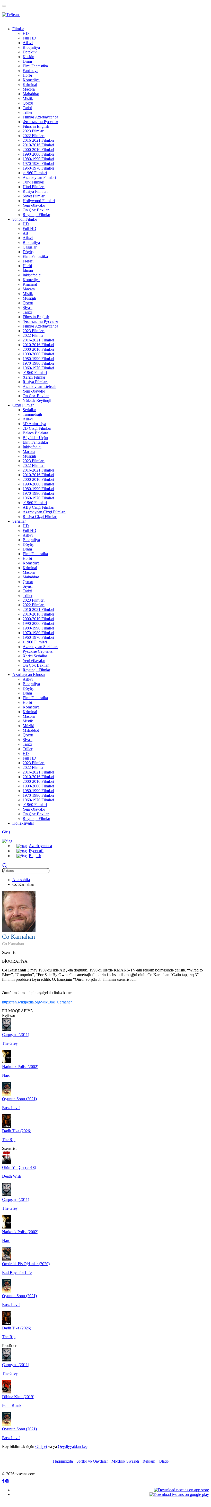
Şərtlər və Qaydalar (92, 1461)
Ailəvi (28, 43)
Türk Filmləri (33, 182)
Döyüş (28, 252)
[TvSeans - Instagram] (7, 1481)
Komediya (31, 80)
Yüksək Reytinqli (37, 400)
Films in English (36, 126)
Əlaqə (164, 1461)
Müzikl (28, 725)
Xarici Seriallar (35, 656)
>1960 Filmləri (35, 173)
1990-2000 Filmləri (38, 154)
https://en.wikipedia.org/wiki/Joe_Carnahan (37, 1002)
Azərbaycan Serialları (40, 646)
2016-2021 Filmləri (38, 140)
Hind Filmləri (34, 187)
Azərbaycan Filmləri (39, 177)
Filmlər (18, 29)
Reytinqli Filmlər (36, 214)
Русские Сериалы (38, 651)
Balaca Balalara (35, 433)
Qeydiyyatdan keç (72, 1446)
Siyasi (27, 307)
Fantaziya (30, 70)
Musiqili (29, 298)
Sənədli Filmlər (24, 219)
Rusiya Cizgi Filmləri (40, 516)
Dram (27, 61)
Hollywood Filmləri (39, 200)
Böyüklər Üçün (35, 437)
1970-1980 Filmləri (38, 163)
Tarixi (27, 108)
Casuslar (30, 247)
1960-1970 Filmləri (38, 168)
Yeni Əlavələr (34, 205)
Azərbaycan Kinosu (28, 674)
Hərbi (27, 75)
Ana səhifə (21, 880)
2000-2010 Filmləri (38, 149)
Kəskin (28, 56)
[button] (7, 840)
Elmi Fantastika (35, 66)
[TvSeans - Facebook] (3, 1481)
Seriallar (29, 410)
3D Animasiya (34, 423)
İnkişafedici (32, 275)
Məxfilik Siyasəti (125, 1461)
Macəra (29, 89)
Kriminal (30, 84)
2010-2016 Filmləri (38, 145)
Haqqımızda (63, 1461)
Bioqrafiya (31, 47)
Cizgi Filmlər (23, 405)
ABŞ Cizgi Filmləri (38, 507)
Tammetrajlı (32, 414)
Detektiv (30, 52)
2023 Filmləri (34, 131)
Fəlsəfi (28, 261)
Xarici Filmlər (34, 377)
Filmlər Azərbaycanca (40, 117)
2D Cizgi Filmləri (37, 428)
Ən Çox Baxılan (36, 210)
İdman (28, 270)
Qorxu (28, 103)
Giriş (6, 832)
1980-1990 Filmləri (38, 159)
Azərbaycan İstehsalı (39, 386)
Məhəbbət (31, 94)
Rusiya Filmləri (35, 191)
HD (26, 33)
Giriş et (41, 1446)
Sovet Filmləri (34, 196)
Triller (27, 112)
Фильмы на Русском (40, 121)
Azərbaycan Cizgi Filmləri (44, 512)
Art (25, 233)
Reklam (149, 1461)
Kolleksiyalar (23, 823)
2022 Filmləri (34, 135)
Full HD (29, 38)
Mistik (28, 98)
